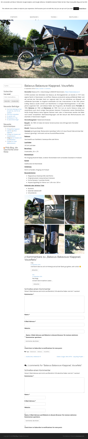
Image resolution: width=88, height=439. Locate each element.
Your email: (7, 94)
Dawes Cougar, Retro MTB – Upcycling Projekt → (70, 356)
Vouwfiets (46, 351)
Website (27, 328)
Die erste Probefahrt (13, 114)
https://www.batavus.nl (72, 92)
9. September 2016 (37, 276)
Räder (37, 88)
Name (27, 315)
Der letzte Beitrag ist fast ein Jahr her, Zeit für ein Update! (14, 110)
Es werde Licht (11, 116)
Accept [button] (76, 8)
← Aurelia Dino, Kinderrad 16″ (32, 356)
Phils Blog (15, 436)
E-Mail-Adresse (30, 321)
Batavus (40, 351)
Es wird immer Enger (13, 119)
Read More (82, 8)
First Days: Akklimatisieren (12, 142)
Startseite (13, 17)
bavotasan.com (80, 436)
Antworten (35, 270)
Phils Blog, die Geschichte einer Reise (11, 149)
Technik (53, 17)
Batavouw (33, 351)
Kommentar (29, 294)
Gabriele (9, 131)
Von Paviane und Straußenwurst (13, 135)
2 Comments (47, 88)
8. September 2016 (35, 264)
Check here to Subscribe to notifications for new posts (43, 348)
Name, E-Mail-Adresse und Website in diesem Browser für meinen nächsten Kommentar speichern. (52, 336)
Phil (33, 275)
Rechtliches (73, 17)
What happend (15, 129)
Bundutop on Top (12, 118)
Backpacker (34, 17)
